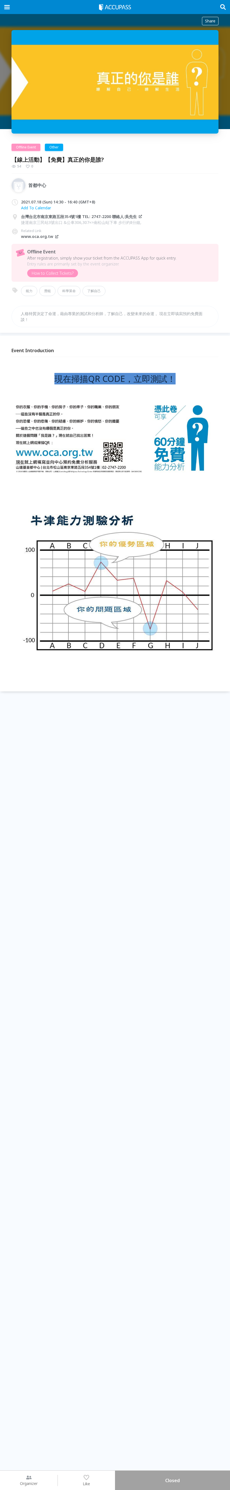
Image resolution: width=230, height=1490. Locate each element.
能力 (29, 290)
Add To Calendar (36, 207)
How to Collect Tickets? (52, 273)
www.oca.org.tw (37, 236)
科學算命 (69, 290)
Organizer (29, 1483)
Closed (172, 1480)
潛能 (47, 290)
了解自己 (94, 290)
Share (210, 21)
